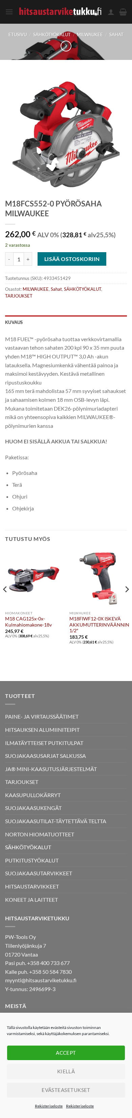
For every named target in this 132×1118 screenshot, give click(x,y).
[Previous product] (66, 46)
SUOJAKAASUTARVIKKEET (38, 873)
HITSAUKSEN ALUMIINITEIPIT (42, 729)
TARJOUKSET (18, 296)
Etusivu (17, 34)
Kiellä (66, 1071)
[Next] (127, 603)
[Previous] (5, 603)
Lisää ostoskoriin (72, 259)
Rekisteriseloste (49, 1106)
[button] (9, 11)
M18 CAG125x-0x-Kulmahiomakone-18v (28, 622)
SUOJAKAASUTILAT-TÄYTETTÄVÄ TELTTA (55, 821)
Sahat (116, 34)
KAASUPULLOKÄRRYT (33, 795)
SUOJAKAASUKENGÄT (33, 808)
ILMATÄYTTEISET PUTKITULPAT (44, 743)
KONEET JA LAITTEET (31, 899)
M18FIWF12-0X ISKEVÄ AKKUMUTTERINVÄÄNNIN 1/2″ (99, 624)
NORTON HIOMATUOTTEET (39, 834)
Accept (66, 1053)
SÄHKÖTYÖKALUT (52, 34)
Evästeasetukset (66, 1090)
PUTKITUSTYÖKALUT (32, 860)
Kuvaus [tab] (14, 322)
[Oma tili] (111, 11)
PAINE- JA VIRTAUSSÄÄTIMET (42, 716)
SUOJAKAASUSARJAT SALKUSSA (45, 755)
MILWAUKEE (90, 34)
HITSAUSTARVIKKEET (32, 886)
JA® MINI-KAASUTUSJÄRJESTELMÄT (51, 769)
